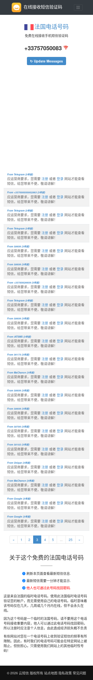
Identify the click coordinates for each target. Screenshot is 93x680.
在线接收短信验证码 (43, 7)
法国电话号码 (51, 26)
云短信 (24, 672)
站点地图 (50, 672)
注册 (44, 178)
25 (70, 539)
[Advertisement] (46, 121)
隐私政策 (64, 672)
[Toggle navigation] (78, 7)
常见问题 (79, 672)
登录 (60, 178)
